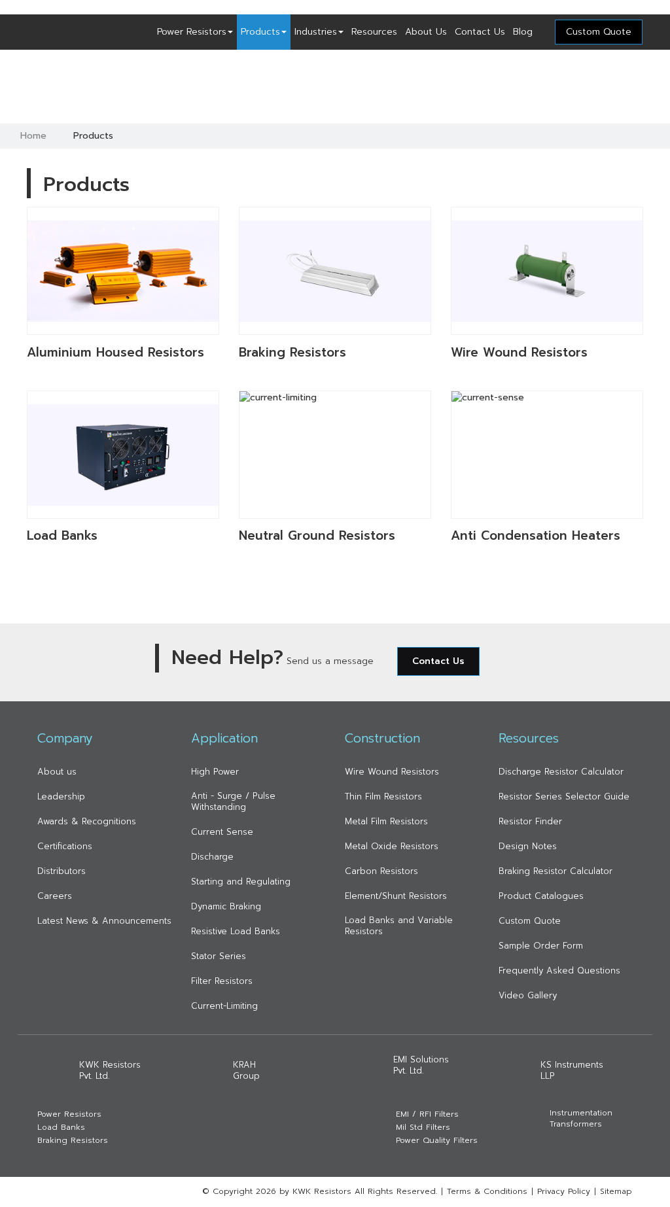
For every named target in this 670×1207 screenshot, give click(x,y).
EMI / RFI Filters (427, 1114)
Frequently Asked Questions (559, 970)
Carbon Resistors (381, 871)
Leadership (61, 796)
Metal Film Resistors (386, 821)
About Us (426, 32)
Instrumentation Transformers (581, 1119)
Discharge (212, 856)
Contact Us (480, 32)
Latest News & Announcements (104, 920)
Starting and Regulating (241, 881)
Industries (315, 32)
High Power (215, 771)
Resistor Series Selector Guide (564, 796)
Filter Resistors (222, 981)
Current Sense (222, 831)
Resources (374, 32)
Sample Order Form (541, 945)
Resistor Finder (530, 821)
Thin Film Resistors (383, 796)
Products (260, 32)
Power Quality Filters (437, 1140)
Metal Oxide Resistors (391, 846)
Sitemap (616, 1191)
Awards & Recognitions (86, 821)
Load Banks (61, 1127)
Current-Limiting (224, 1005)
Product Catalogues (541, 895)
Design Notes (528, 846)
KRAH (246, 1070)
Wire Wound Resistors (392, 771)
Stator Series (218, 956)
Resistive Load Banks (235, 931)
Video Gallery (528, 995)
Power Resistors (191, 32)
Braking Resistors (72, 1140)
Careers (54, 895)
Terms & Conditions (487, 1191)
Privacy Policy (563, 1191)
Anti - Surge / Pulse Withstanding (233, 801)
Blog (523, 32)
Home (33, 136)
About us (57, 771)
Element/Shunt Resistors (396, 895)
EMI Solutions (421, 1065)
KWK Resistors (110, 1070)
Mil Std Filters (423, 1127)
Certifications (64, 846)
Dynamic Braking (226, 906)
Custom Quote (530, 920)
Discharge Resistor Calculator (561, 771)
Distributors (61, 871)
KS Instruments (571, 1070)
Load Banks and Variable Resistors (399, 926)
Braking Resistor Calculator (555, 871)
